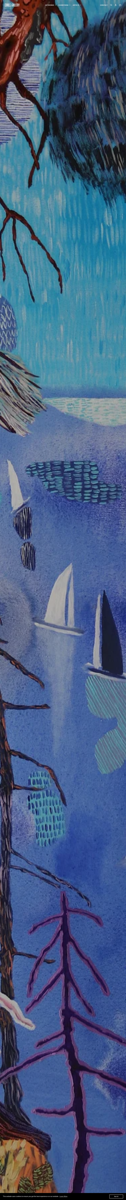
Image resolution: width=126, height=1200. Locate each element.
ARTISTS (76, 5)
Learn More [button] (63, 1196)
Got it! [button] (116, 1196)
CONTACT (104, 5)
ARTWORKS (49, 5)
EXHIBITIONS (63, 5)
